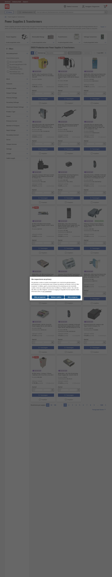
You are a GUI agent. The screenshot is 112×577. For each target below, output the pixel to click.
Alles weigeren (72, 297)
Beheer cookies (56, 297)
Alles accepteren (39, 297)
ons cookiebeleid (46, 291)
